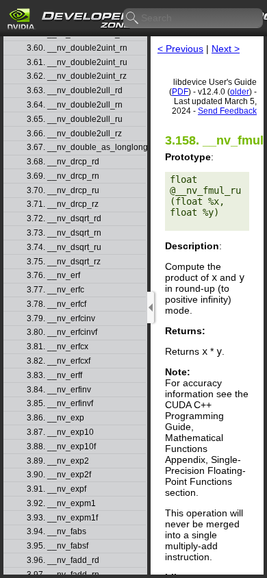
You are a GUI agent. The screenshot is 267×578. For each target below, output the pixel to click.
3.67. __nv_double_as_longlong (86, 147)
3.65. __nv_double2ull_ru (75, 119)
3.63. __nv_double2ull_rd (75, 90)
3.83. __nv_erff (54, 375)
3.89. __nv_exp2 (58, 461)
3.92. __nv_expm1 (61, 503)
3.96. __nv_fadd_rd (63, 560)
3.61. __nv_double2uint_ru (77, 62)
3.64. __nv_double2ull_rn (75, 105)
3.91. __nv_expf (56, 489)
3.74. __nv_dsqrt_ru (64, 247)
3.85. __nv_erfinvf (60, 403)
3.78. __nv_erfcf (56, 304)
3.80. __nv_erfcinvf (62, 332)
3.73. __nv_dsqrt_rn (64, 233)
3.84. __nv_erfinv (59, 390)
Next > (226, 48)
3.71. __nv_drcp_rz (63, 204)
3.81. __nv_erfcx (57, 346)
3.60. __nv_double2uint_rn (77, 48)
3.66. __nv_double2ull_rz (74, 133)
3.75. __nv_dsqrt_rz (64, 261)
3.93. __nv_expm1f (62, 518)
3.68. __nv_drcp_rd (63, 162)
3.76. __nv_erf (53, 275)
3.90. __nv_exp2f (59, 474)
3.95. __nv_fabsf (57, 546)
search (133, 18)
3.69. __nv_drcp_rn (63, 176)
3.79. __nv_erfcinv (61, 318)
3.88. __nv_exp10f (61, 446)
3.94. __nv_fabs (56, 531)
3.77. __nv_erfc (55, 290)
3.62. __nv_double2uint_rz (77, 76)
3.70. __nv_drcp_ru (63, 190)
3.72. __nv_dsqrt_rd (64, 218)
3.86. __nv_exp (55, 418)
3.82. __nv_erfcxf (58, 361)
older (239, 92)
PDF (180, 92)
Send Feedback (227, 111)
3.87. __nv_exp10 (60, 432)
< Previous (180, 48)
